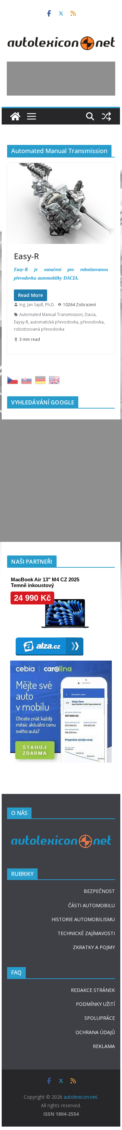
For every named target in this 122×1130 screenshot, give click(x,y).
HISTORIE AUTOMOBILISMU (83, 919)
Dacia (90, 314)
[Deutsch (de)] (40, 379)
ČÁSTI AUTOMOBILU (91, 905)
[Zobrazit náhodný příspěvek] (107, 116)
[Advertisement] (61, 79)
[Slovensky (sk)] (26, 379)
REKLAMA (104, 1046)
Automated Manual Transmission (51, 314)
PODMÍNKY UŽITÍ (95, 1004)
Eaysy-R (21, 322)
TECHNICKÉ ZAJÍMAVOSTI (86, 933)
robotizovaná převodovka (39, 329)
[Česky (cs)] (12, 379)
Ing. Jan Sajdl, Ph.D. (37, 305)
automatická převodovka (54, 322)
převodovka (92, 322)
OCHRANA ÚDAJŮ (95, 1032)
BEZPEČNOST (99, 891)
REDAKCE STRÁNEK (93, 990)
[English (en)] (54, 379)
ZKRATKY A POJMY (94, 947)
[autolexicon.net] (15, 116)
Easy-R (26, 256)
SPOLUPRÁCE (99, 1018)
